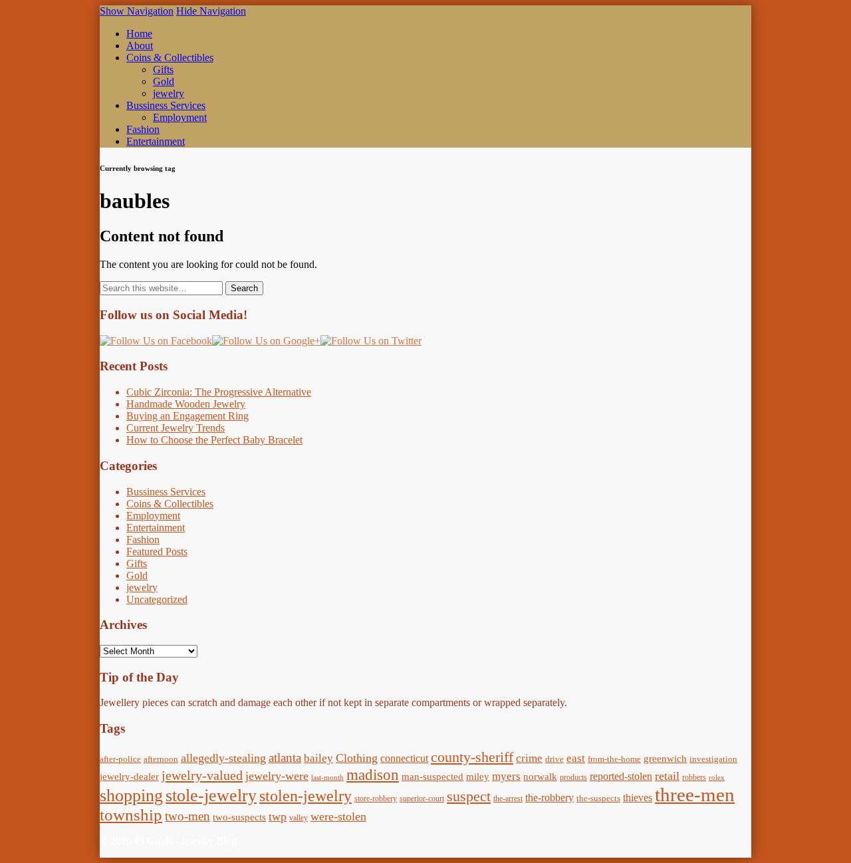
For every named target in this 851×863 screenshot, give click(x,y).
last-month (327, 777)
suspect (469, 796)
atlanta (285, 758)
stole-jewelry (211, 795)
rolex (717, 777)
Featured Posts (156, 551)
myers (506, 776)
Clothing (357, 758)
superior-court (422, 798)
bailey (318, 758)
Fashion (143, 129)
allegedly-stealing (223, 758)
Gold (163, 81)
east (575, 758)
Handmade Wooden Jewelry (185, 404)
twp (278, 816)
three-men (695, 794)
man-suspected (432, 776)
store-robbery (375, 798)
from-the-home (614, 759)
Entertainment (155, 141)
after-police (120, 759)
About (139, 45)
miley (477, 776)
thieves (637, 798)
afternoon (161, 759)
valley (298, 817)
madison (372, 774)
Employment (180, 117)
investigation (713, 759)
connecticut (404, 759)
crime (529, 758)
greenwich (665, 758)
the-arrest (508, 798)
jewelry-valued (202, 775)
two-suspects (239, 817)
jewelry (168, 93)
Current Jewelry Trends (175, 427)
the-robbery (549, 798)
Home (139, 33)
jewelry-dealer (129, 776)
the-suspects (598, 798)
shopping (131, 795)
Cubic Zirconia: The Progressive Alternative (218, 392)
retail (667, 776)
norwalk (540, 776)
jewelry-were (276, 776)
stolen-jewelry (305, 795)
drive (554, 759)
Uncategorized (156, 599)
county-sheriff (472, 757)
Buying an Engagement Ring (187, 416)
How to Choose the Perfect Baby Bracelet (214, 439)
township (131, 815)
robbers (694, 777)
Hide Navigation (211, 11)
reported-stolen (621, 777)
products (573, 777)
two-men (187, 816)
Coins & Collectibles (169, 57)
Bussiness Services (165, 105)
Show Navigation (137, 11)
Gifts (163, 69)
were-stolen (338, 816)
